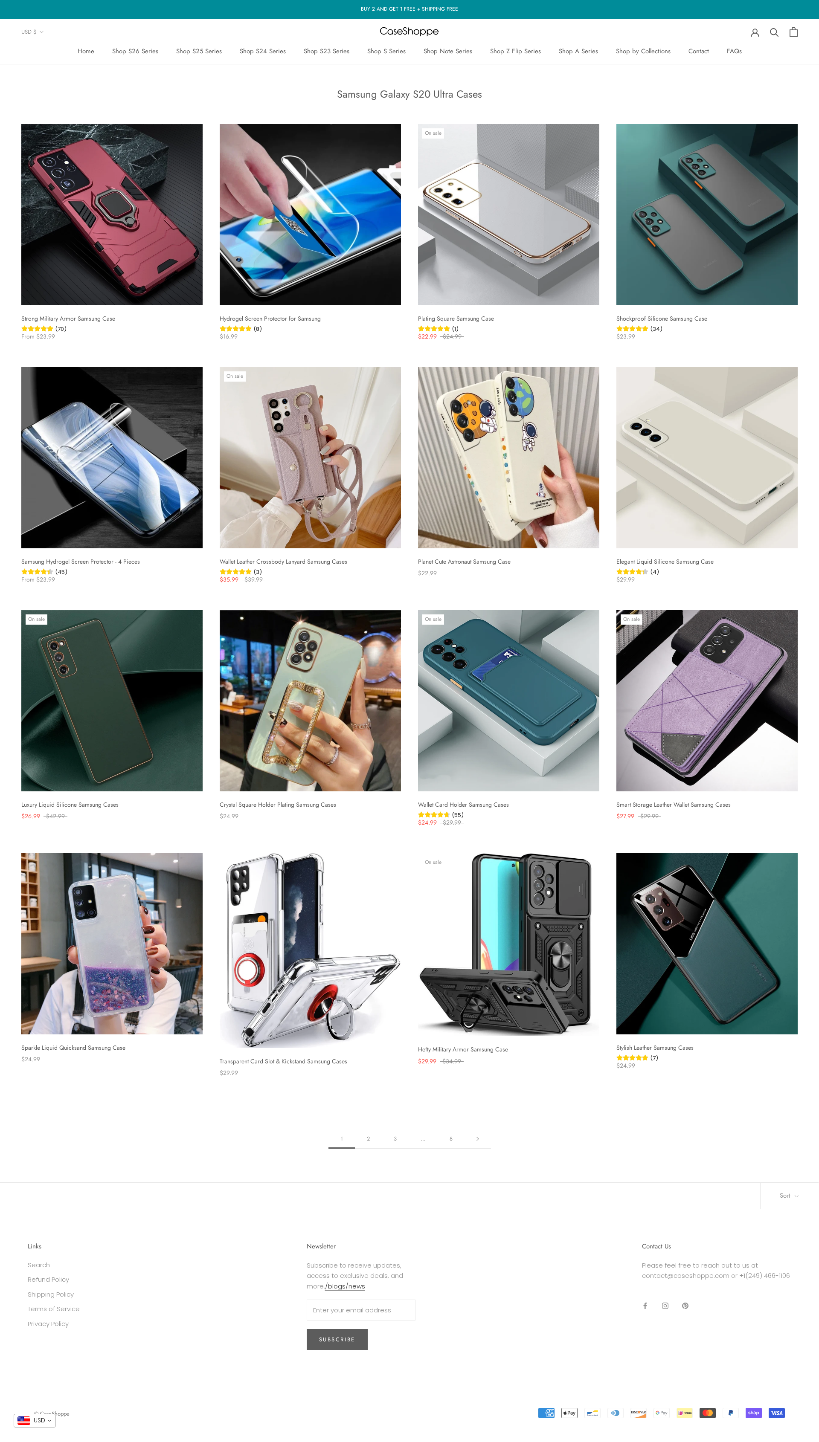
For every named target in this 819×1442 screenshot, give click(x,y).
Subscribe (337, 1339)
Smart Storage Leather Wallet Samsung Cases (673, 804)
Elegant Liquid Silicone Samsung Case (665, 561)
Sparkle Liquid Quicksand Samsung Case (73, 1047)
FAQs (734, 51)
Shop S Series (386, 51)
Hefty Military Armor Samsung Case (463, 1049)
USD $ (29, 32)
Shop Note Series (448, 51)
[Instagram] (665, 1305)
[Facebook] (645, 1305)
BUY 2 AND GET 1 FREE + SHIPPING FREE (409, 9)
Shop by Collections (643, 51)
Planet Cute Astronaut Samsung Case (464, 561)
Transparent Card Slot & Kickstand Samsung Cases (283, 1061)
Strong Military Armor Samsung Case (68, 318)
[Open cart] (794, 32)
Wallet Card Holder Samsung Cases (463, 804)
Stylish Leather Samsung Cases (655, 1047)
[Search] (774, 31)
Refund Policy (48, 1279)
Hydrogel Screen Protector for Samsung (270, 318)
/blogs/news (345, 1286)
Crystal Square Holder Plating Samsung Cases (278, 804)
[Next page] (478, 1139)
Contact (698, 51)
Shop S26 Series (135, 51)
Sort (786, 1195)
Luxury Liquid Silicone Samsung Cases (70, 804)
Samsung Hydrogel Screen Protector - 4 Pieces (80, 561)
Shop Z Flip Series (515, 51)
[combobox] (35, 1421)
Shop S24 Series (263, 51)
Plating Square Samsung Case (456, 318)
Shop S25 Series (199, 51)
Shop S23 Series (326, 51)
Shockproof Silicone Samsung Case (661, 318)
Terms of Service (54, 1308)
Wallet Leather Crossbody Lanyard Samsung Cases (283, 561)
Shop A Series (578, 51)
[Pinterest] (685, 1305)
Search (39, 1264)
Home (86, 51)
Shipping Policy (51, 1294)
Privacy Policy (48, 1323)
